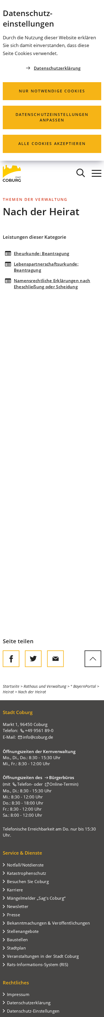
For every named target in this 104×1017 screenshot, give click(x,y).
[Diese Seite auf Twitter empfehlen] (33, 658)
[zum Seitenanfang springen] (93, 658)
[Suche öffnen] (80, 173)
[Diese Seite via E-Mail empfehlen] (55, 658)
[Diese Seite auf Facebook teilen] (11, 658)
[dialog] (52, 80)
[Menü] (96, 173)
